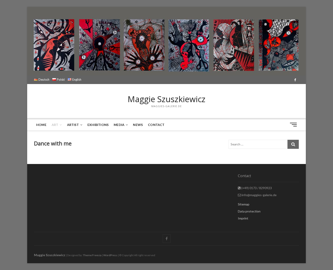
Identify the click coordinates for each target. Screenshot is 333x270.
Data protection (249, 211)
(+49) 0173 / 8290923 (256, 188)
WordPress (110, 255)
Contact (156, 125)
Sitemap (243, 204)
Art (55, 125)
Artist (73, 125)
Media (119, 125)
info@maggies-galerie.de (259, 195)
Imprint (243, 218)
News (138, 125)
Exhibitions (98, 125)
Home (41, 125)
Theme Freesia (92, 255)
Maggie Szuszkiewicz (166, 99)
